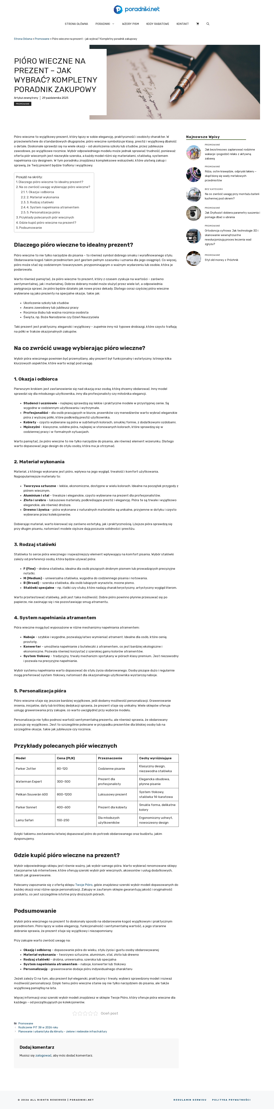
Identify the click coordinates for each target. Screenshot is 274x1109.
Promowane (42, 39)
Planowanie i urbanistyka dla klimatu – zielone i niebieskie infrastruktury (62, 1031)
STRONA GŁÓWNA (76, 24)
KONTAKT (183, 24)
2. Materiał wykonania (43, 197)
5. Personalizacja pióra (43, 212)
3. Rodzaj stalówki (40, 202)
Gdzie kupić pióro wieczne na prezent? (47, 222)
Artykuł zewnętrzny (26, 98)
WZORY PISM (130, 24)
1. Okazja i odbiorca (40, 192)
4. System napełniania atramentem (53, 207)
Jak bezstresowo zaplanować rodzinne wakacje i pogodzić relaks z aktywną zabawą (230, 154)
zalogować (43, 1055)
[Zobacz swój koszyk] (198, 24)
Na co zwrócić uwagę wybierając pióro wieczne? (54, 187)
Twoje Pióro (83, 885)
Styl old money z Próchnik (221, 260)
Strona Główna (23, 39)
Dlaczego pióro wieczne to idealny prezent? (51, 182)
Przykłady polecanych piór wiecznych (46, 217)
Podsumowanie (30, 227)
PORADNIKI (102, 24)
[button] (208, 24)
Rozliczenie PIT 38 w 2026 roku (38, 1027)
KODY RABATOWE (157, 24)
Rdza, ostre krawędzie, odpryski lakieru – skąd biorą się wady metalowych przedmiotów (230, 176)
